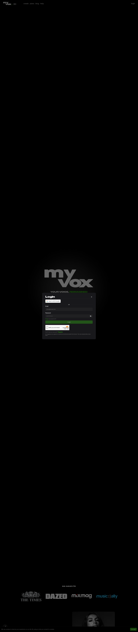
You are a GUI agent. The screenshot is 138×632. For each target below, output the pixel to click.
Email (46, 306)
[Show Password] (90, 316)
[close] (91, 296)
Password (48, 313)
